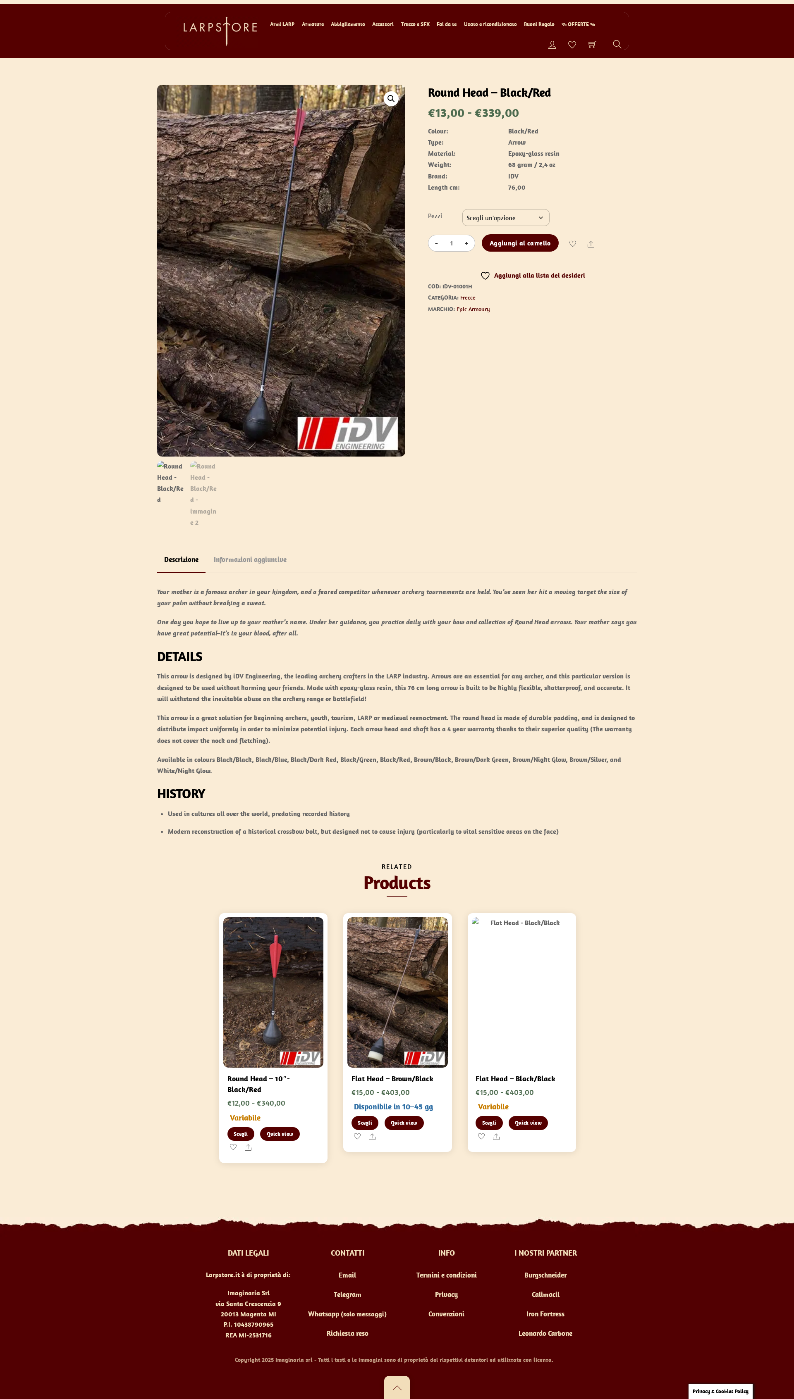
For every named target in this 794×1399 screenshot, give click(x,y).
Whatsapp (323, 1313)
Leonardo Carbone (545, 1333)
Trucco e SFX (415, 24)
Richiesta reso (347, 1333)
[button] (391, 98)
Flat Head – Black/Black (515, 1078)
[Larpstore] (217, 30)
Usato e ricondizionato (490, 24)
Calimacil (546, 1294)
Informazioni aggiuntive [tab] (250, 559)
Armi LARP (282, 24)
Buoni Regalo (539, 24)
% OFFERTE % (578, 24)
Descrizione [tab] (181, 559)
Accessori (383, 24)
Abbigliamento (348, 24)
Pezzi (435, 216)
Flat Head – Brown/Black (392, 1078)
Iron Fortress (545, 1313)
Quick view (280, 1133)
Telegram (347, 1294)
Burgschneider (545, 1275)
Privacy (446, 1294)
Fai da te (447, 24)
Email (347, 1275)
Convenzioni (446, 1313)
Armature (313, 24)
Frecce (468, 297)
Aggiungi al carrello (520, 243)
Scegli (241, 1133)
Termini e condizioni (446, 1275)
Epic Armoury (473, 309)
